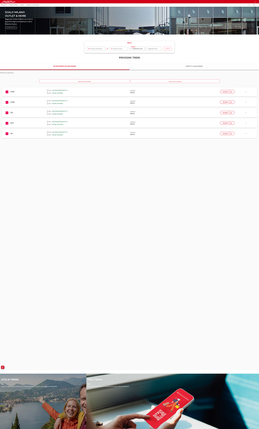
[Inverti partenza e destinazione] (107, 49)
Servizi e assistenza (33, 5)
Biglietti (4, 5)
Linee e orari (13, 5)
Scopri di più (11, 27)
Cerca (167, 48)
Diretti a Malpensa (194, 66)
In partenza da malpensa (64, 66)
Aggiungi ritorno (152, 48)
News (22, 5)
